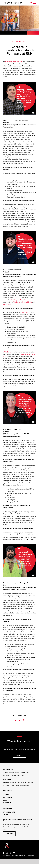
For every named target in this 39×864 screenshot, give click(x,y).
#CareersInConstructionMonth (14, 61)
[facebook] (3, 853)
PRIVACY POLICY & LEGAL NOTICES (27, 855)
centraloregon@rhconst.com (21, 785)
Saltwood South (27, 302)
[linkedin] (10, 853)
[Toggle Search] (31, 3)
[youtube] (14, 853)
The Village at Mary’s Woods (19, 300)
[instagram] (7, 853)
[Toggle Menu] (35, 3)
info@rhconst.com (18, 775)
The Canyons (17, 302)
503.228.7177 (7, 775)
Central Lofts (7, 304)
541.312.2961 (7, 785)
